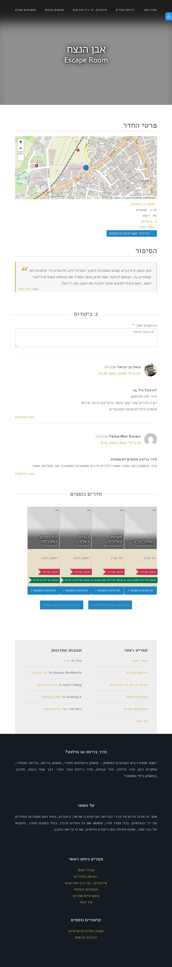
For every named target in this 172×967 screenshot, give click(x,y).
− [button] (20, 148)
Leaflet (117, 197)
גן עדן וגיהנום (47, 684)
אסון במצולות (50, 697)
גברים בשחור (83, 539)
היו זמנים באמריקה (49, 539)
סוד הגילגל (39, 672)
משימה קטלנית (115, 539)
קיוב (67, 660)
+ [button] (20, 141)
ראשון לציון (81, 558)
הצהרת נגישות (86, 937)
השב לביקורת (24, 417)
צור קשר (141, 721)
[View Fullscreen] (21, 157)
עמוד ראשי (150, 10)
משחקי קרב (144, 541)
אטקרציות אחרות (25, 10)
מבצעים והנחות (54, 10)
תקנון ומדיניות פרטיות (85, 930)
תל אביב (149, 558)
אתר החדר (23, 289)
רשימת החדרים (125, 10)
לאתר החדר (147, 227)
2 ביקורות (149, 221)
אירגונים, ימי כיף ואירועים (90, 10)
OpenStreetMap (133, 197)
